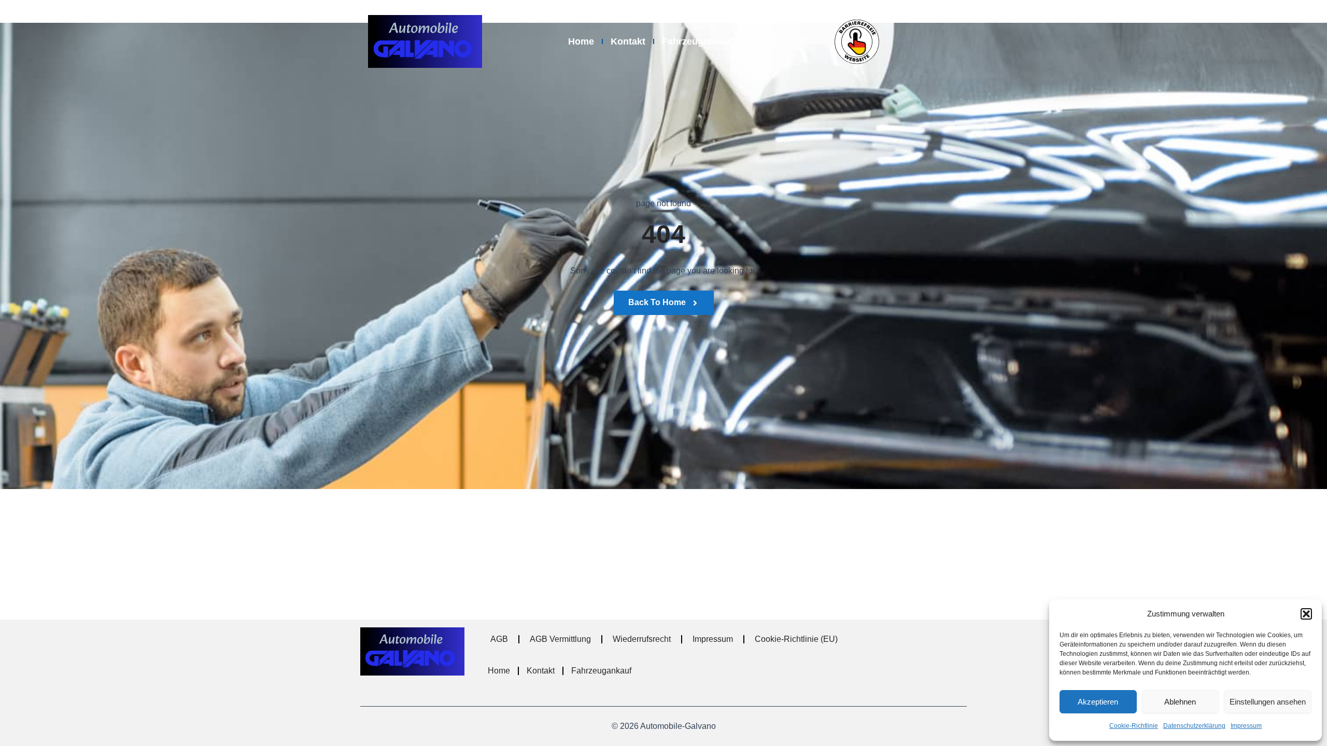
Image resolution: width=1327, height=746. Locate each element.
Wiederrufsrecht (642, 639)
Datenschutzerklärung (1194, 725)
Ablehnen (1180, 701)
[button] (1306, 614)
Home (581, 41)
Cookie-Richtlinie (1133, 725)
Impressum (1246, 725)
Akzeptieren (1098, 701)
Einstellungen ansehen (1268, 701)
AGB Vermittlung (560, 639)
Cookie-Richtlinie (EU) (796, 639)
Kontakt (628, 41)
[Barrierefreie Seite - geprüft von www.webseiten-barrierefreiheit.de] (890, 41)
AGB (499, 639)
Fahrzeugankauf (697, 41)
